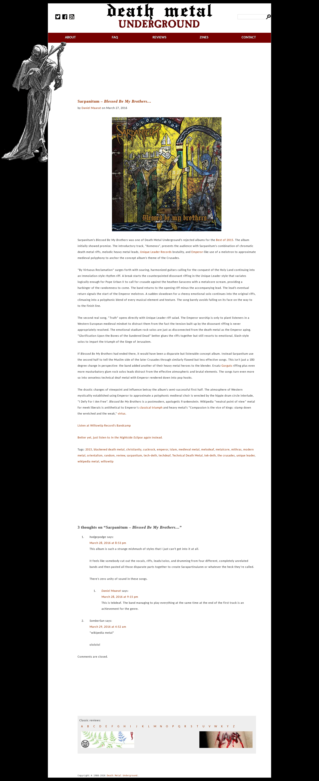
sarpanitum (134, 455)
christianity (133, 449)
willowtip (107, 461)
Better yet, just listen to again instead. (120, 437)
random (109, 455)
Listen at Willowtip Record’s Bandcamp (104, 425)
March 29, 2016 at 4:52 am (108, 627)
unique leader (245, 455)
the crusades (226, 455)
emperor (162, 449)
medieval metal (189, 449)
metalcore (223, 449)
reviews (159, 37)
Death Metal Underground (122, 775)
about (70, 37)
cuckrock (149, 449)
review (120, 455)
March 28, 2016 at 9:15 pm (120, 597)
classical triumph (151, 407)
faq (115, 37)
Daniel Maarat (91, 108)
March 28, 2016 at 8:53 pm (108, 543)
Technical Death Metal (187, 455)
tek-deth (210, 455)
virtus (121, 413)
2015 (88, 449)
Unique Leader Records (156, 252)
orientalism (95, 455)
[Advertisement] (167, 71)
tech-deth (150, 455)
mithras (236, 449)
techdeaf (165, 455)
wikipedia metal (88, 461)
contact (249, 37)
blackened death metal (109, 449)
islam (173, 449)
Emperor (197, 252)
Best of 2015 (224, 240)
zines (204, 37)
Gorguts (226, 365)
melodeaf (207, 449)
